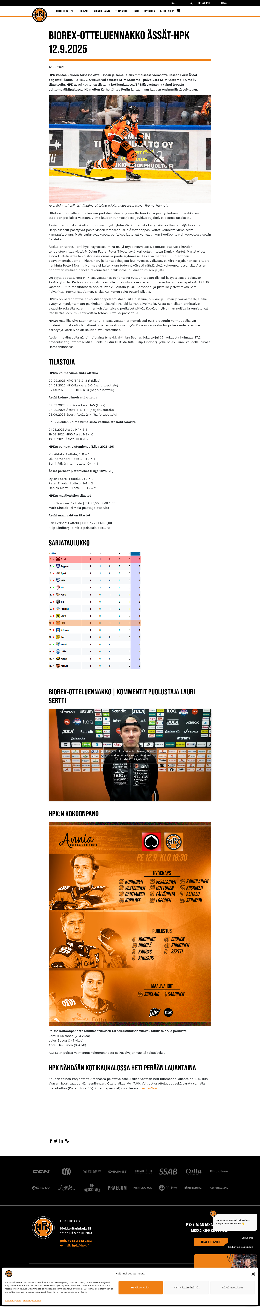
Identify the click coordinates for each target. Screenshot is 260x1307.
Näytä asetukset (232, 1287)
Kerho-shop (167, 11)
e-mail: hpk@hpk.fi (74, 1246)
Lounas (223, 3)
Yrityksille (122, 11)
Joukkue (84, 11)
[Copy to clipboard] (67, 1141)
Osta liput (204, 3)
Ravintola (149, 11)
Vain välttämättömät (187, 1287)
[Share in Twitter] (56, 1141)
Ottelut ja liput (65, 11)
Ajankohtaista (102, 11)
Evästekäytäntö (13, 1300)
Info (136, 11)
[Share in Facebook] (51, 1141)
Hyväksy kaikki (140, 1287)
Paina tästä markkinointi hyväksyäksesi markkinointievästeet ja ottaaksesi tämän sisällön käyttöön (130, 755)
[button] (253, 1274)
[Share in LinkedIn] (61, 1141)
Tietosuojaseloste (32, 1300)
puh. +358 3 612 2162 (76, 1241)
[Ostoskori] (179, 11)
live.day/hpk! (149, 1088)
